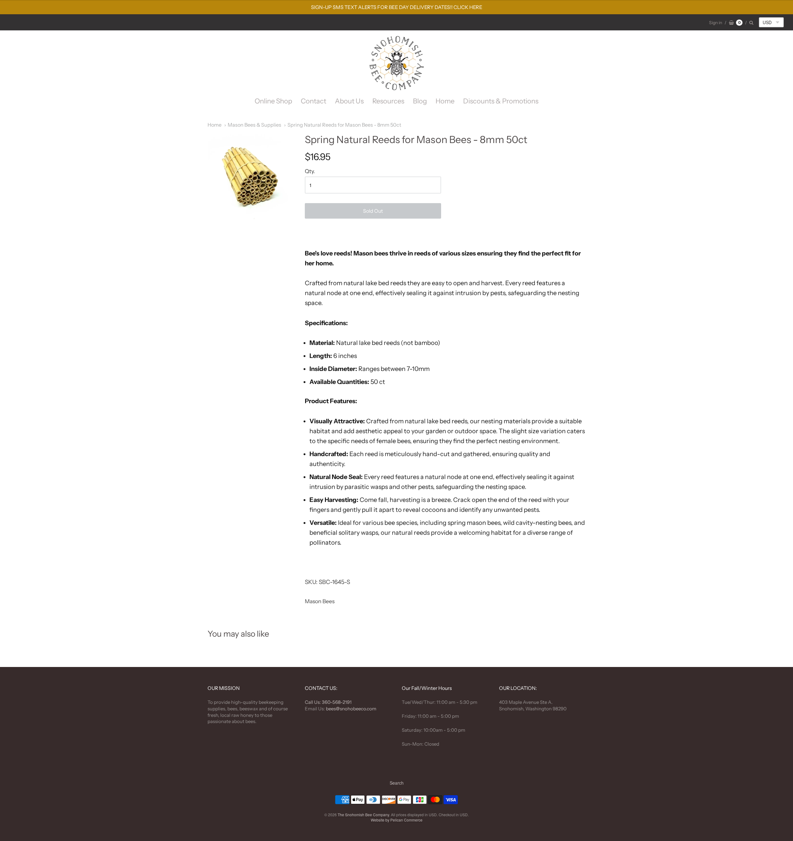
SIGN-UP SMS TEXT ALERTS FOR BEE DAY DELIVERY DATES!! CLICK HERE (396, 7)
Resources (388, 101)
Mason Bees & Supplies (254, 125)
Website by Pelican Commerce (397, 819)
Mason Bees (320, 601)
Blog (420, 101)
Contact (313, 101)
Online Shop (273, 101)
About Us (349, 101)
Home (445, 101)
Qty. (310, 171)
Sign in (715, 22)
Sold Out (373, 211)
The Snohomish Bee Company (363, 814)
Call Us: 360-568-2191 (328, 702)
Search (397, 783)
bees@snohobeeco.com (351, 709)
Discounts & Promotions (500, 101)
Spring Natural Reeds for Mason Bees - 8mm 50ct (344, 125)
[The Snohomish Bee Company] (396, 63)
